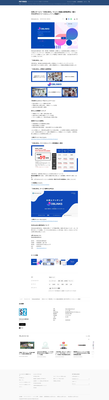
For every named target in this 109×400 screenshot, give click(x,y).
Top (20, 4)
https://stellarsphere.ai (41, 248)
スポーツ (73, 4)
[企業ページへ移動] (23, 312)
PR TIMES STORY (36, 376)
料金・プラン (21, 380)
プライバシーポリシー (27, 396)
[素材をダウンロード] (75, 19)
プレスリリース (27, 299)
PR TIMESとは (21, 377)
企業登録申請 (80, 1)
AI (49, 284)
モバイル (30, 4)
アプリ (34, 4)
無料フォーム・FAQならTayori (58, 378)
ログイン (85, 1)
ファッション (51, 4)
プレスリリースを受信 (71, 1)
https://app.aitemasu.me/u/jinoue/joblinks (40, 184)
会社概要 (20, 396)
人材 (71, 284)
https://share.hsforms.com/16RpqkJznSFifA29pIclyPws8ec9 (44, 139)
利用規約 (41, 396)
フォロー (22, 324)
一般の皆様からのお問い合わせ (73, 396)
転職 (62, 284)
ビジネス (64, 4)
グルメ (68, 4)
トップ (21, 299)
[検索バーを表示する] (89, 2)
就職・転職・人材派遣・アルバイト (65, 280)
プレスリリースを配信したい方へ (25, 384)
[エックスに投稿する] (67, 19)
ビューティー (44, 4)
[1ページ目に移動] (88, 339)
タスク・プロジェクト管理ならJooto (59, 376)
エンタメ (39, 4)
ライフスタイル (58, 4)
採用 (67, 284)
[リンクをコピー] (77, 19)
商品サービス (52, 277)
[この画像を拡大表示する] (36, 262)
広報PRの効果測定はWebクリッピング (40, 385)
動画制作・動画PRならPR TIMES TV (39, 378)
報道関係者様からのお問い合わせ (50, 396)
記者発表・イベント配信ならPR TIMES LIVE (40, 380)
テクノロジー (24, 4)
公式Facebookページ (75, 376)
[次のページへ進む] (93, 345)
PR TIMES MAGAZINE (37, 383)
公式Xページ (74, 381)
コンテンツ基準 (35, 396)
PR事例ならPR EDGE (56, 380)
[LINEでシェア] (71, 19)
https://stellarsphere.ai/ (70, 308)
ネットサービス (52, 280)
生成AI (53, 284)
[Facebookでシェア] (69, 19)
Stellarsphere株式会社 (36, 299)
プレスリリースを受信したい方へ (25, 382)
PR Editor (35, 387)
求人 (58, 284)
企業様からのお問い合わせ (61, 396)
